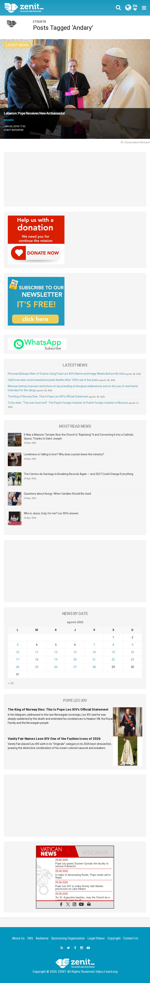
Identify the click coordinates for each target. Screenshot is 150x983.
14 (94, 652)
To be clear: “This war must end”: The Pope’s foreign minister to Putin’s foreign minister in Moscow (68, 402)
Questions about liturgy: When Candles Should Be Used (57, 493)
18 (36, 659)
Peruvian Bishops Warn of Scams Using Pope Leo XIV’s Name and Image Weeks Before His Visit (66, 373)
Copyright (114, 938)
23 (132, 659)
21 (94, 659)
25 (36, 667)
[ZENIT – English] (41, 7)
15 (113, 652)
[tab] (55, 851)
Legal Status (96, 938)
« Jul (10, 683)
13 (75, 652)
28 (94, 667)
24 (17, 667)
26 (55, 667)
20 (75, 659)
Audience (42, 938)
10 (17, 652)
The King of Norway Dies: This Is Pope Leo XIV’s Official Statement (48, 396)
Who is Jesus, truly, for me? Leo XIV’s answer (51, 513)
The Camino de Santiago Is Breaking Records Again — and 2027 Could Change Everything (78, 474)
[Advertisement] (75, 179)
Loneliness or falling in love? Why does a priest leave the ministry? (64, 454)
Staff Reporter (13, 130)
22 (113, 659)
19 (55, 659)
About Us (18, 938)
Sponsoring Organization (68, 938)
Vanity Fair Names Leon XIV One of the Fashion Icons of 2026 (54, 739)
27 (75, 667)
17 (17, 659)
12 (55, 652)
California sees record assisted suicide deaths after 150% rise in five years (53, 379)
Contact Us (130, 938)
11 (36, 652)
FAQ (30, 938)
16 (132, 652)
